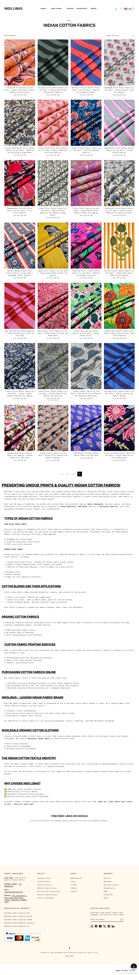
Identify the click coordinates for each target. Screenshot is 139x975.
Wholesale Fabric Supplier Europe (18, 916)
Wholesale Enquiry (30, 1)
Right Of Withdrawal (125, 970)
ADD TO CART (20, 83)
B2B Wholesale (82, 8)
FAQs (55, 1)
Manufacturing (46, 1)
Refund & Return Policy (47, 888)
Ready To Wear (56, 8)
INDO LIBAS (69, 956)
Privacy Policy (44, 881)
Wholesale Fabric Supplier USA (17, 913)
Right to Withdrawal (46, 898)
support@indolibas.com (13, 892)
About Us (7, 1)
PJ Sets (74, 885)
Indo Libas (13, 9)
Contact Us (64, 1)
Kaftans (74, 888)
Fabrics (43, 8)
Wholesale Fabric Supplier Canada (18, 919)
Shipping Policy (44, 878)
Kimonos (74, 891)
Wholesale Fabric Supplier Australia (19, 923)
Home (68, 20)
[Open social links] (134, 967)
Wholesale (17, 1)
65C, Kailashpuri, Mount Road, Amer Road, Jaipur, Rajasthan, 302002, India (15, 898)
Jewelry (94, 8)
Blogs (72, 1)
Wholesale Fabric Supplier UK (16, 926)
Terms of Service (44, 885)
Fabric (73, 881)
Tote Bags (70, 8)
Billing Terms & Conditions (49, 891)
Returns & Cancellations (48, 894)
